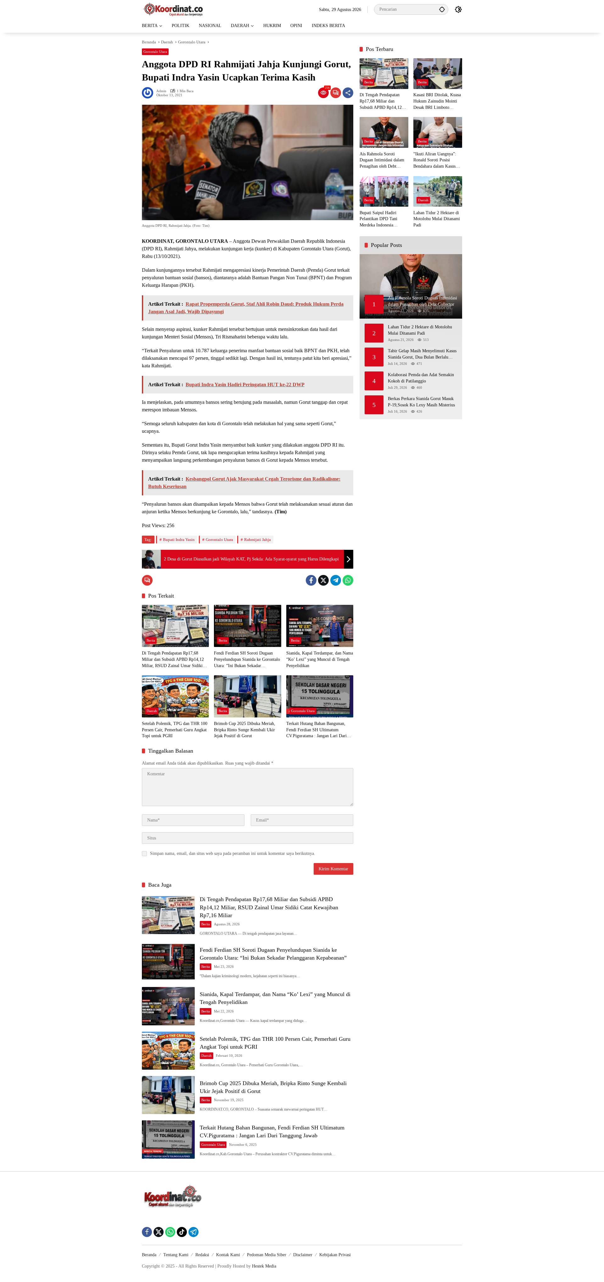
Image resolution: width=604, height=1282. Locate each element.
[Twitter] (323, 580)
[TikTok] (182, 1232)
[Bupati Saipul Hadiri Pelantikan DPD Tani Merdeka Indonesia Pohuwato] (384, 191)
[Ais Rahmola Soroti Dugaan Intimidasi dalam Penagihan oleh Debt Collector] (384, 132)
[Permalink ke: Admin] (149, 92)
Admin (161, 91)
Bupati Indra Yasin (179, 539)
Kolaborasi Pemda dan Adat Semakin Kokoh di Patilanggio (421, 377)
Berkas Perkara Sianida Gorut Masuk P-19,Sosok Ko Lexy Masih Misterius (421, 401)
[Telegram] (335, 580)
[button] (442, 9)
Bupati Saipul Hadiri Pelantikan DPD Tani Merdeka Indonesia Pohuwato (378, 219)
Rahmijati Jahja (257, 539)
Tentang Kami (175, 1254)
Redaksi (202, 1254)
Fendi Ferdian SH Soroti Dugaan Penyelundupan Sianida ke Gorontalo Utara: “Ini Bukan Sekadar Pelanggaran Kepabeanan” (247, 660)
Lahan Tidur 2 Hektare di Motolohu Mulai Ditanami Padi (436, 218)
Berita (151, 640)
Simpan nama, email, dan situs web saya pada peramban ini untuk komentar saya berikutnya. (232, 853)
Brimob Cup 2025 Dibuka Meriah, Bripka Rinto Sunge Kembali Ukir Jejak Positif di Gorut (244, 729)
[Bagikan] (348, 92)
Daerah (152, 711)
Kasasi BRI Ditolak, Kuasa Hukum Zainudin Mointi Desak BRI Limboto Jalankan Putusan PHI (437, 102)
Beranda (149, 1254)
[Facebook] (311, 580)
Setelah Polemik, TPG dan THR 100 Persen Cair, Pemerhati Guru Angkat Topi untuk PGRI (174, 729)
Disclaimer (302, 1254)
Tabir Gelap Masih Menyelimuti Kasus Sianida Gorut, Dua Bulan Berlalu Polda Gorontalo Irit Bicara (422, 354)
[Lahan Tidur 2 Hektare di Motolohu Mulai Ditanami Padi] (437, 191)
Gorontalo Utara (155, 51)
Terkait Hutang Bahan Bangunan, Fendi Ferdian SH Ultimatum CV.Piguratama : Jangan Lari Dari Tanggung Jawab (316, 730)
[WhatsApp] (348, 580)
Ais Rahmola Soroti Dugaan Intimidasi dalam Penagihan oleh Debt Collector (382, 161)
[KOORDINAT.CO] (173, 9)
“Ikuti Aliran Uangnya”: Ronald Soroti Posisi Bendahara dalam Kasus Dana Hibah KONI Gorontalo (434, 161)
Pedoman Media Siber (266, 1254)
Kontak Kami (228, 1254)
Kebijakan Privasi (335, 1254)
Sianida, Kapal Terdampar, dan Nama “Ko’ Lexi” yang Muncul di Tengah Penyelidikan (319, 659)
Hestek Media (264, 1266)
